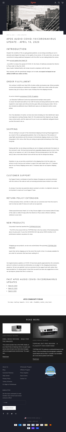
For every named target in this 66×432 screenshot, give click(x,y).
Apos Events (24, 376)
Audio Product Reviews (10, 335)
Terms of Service (7, 381)
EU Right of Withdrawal (9, 384)
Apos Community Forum (33, 299)
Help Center (6, 376)
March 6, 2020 (12, 291)
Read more (6, 357)
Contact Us (23, 378)
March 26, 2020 (12, 286)
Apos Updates (22, 35)
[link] (50, 372)
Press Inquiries (24, 373)
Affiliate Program (25, 370)
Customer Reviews (8, 373)
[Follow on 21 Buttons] (16, 413)
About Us (5, 367)
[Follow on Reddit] (12, 413)
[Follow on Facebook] (3, 413)
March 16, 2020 (12, 288)
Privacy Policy (6, 378)
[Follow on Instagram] (7, 413)
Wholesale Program (26, 367)
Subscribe (9, 408)
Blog (4, 370)
